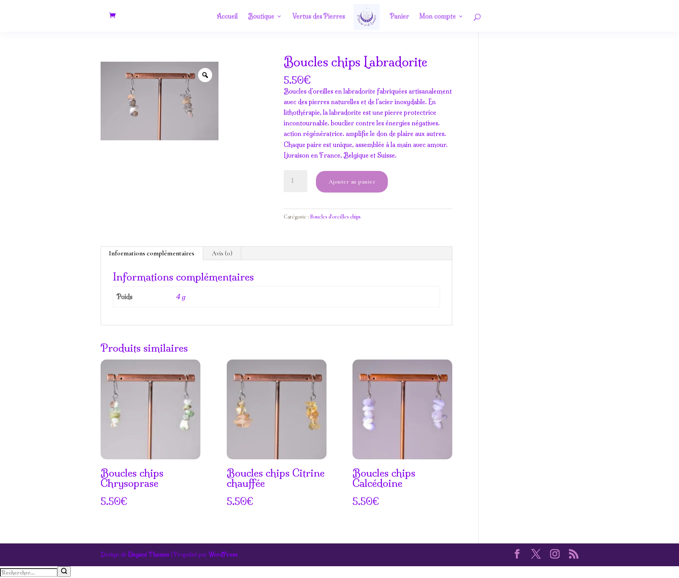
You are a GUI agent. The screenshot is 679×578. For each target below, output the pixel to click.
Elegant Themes (148, 554)
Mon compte (437, 16)
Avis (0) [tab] (222, 253)
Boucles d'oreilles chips (335, 216)
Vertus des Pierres (318, 16)
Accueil (227, 16)
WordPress (223, 554)
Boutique (261, 16)
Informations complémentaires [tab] (151, 253)
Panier (399, 16)
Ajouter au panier (352, 181)
